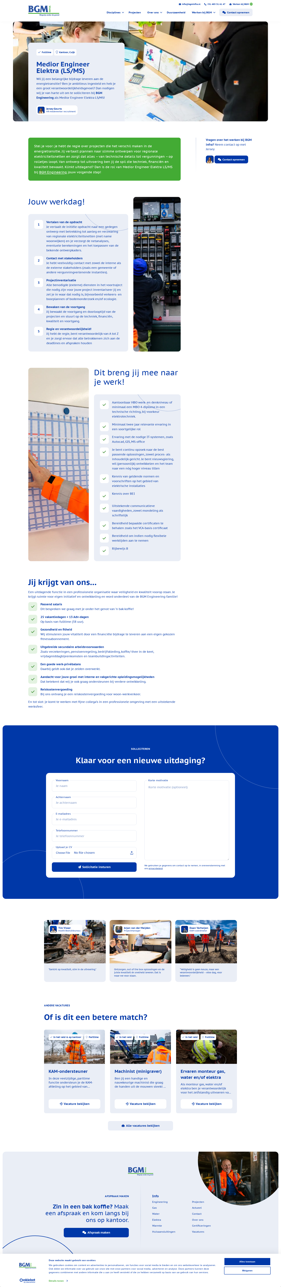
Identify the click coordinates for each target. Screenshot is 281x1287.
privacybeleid (156, 868)
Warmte (157, 1225)
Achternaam (63, 797)
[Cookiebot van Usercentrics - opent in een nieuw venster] (27, 1281)
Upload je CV (64, 847)
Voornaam (62, 780)
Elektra (156, 1219)
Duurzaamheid (176, 12)
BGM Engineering (53, 172)
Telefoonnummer (67, 830)
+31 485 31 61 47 (216, 4)
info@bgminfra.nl (191, 4)
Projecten (135, 12)
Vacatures (198, 1231)
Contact (196, 1213)
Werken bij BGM (242, 4)
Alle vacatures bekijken (143, 1126)
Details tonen (56, 1281)
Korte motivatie (158, 780)
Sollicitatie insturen (96, 867)
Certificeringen (201, 1225)
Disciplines (113, 12)
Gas (154, 1207)
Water (156, 1213)
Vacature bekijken (76, 1104)
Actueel (197, 1207)
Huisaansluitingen (163, 1231)
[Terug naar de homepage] (43, 11)
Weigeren (247, 1270)
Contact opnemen (238, 12)
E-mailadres (63, 813)
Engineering (160, 1201)
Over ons (153, 12)
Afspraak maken (98, 1232)
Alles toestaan (247, 1261)
